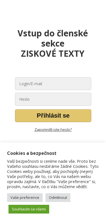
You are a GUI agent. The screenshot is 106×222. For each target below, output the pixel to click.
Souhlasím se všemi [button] (29, 209)
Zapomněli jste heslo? (53, 129)
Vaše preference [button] (24, 197)
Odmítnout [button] (58, 197)
